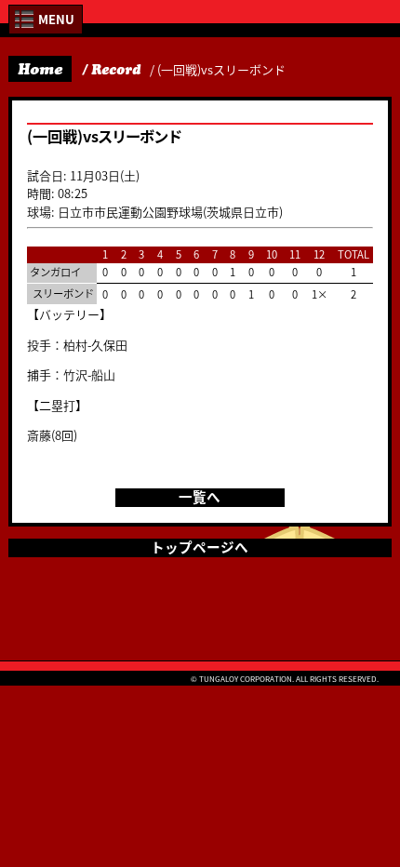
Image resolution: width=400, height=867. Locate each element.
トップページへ (199, 548)
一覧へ (199, 497)
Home (40, 69)
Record (115, 69)
